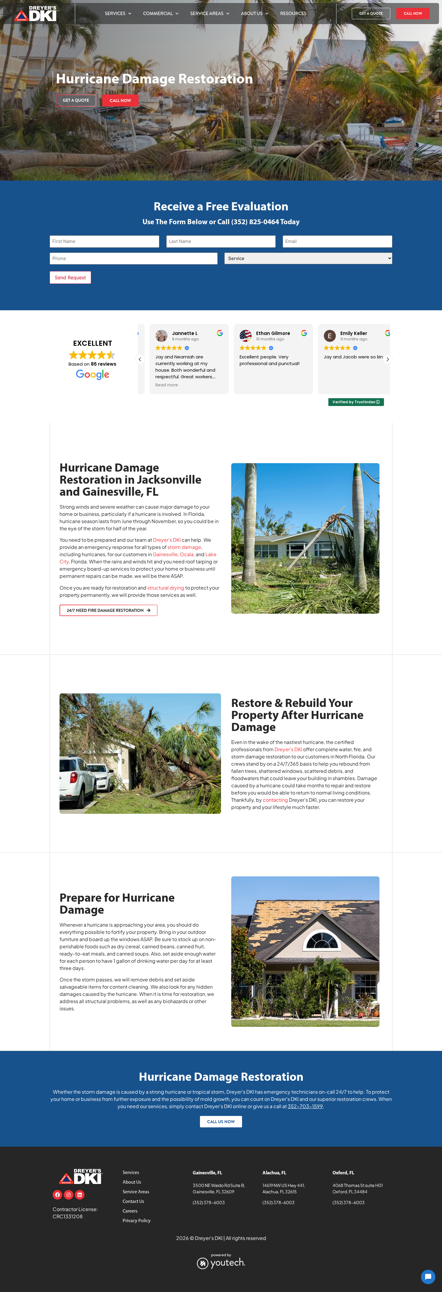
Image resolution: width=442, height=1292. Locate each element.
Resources (293, 13)
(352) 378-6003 (209, 1202)
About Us (251, 13)
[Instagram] (68, 1195)
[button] (387, 359)
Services (115, 13)
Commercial (158, 13)
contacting (275, 800)
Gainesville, (166, 554)
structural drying (165, 587)
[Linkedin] (79, 1195)
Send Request (70, 277)
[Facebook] (57, 1195)
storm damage (184, 547)
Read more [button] (157, 385)
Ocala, (187, 554)
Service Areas (206, 13)
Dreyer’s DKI (167, 540)
